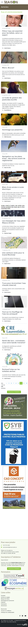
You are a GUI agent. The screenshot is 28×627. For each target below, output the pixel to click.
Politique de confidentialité (7, 612)
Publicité (3, 602)
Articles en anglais (5, 597)
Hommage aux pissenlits (12, 130)
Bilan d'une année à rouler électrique (13, 188)
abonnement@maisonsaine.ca (10, 547)
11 (23, 383)
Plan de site (4, 609)
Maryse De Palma (5, 599)
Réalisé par (19, 624)
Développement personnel (7, 600)
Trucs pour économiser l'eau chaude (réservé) (14, 284)
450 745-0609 (6, 545)
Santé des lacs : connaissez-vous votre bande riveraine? (13, 342)
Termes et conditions (6, 610)
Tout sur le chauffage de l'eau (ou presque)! (12, 313)
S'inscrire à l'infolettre (14, 392)
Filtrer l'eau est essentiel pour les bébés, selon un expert (12, 33)
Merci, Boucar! (8, 68)
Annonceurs (4, 605)
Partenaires (4, 604)
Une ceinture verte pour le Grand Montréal (13, 254)
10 (21, 383)
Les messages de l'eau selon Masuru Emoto (13, 222)
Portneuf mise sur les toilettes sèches (11, 370)
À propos (3, 595)
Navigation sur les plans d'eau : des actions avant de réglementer (13, 158)
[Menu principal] (2, 2)
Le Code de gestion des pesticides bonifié (12, 99)
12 (26, 383)
